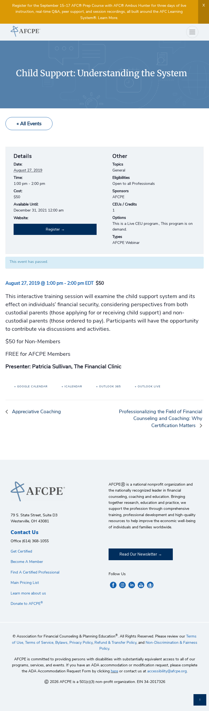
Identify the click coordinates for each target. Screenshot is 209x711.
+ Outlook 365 (108, 386)
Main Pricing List (25, 582)
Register (53, 229)
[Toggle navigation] (192, 32)
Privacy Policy (81, 642)
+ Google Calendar (31, 386)
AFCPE (55, 31)
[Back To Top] (199, 700)
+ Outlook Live (148, 386)
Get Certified (21, 551)
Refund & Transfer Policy (115, 642)
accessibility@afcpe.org (167, 671)
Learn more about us (28, 593)
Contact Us (24, 532)
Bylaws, (61, 642)
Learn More (107, 17)
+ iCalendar (72, 386)
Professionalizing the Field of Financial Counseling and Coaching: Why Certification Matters (160, 418)
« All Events (29, 123)
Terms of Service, (39, 642)
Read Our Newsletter (138, 554)
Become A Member (27, 561)
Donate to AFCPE (27, 603)
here (114, 671)
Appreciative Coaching (36, 411)
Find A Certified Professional (35, 572)
